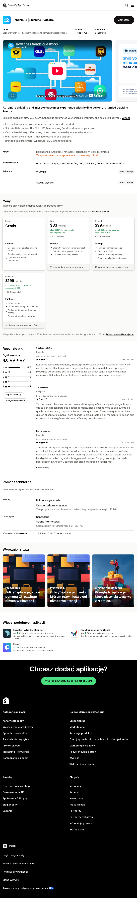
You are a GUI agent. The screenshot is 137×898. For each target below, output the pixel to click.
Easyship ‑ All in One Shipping (28, 630)
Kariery (74, 792)
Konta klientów (68, 163)
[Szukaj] (126, 5)
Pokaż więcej (42, 467)
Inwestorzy (76, 798)
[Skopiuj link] (54, 348)
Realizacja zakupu (47, 163)
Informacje (76, 786)
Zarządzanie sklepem (15, 758)
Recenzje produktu (81, 733)
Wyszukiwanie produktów (18, 727)
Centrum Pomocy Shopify (18, 786)
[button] (35, 634)
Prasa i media (78, 804)
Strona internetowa (48, 521)
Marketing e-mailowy (82, 745)
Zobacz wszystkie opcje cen (120, 334)
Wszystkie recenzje (15, 400)
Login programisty (13, 855)
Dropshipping (77, 720)
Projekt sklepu (11, 745)
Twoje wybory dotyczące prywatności (25, 888)
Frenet (16, 644)
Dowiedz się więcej (100, 211)
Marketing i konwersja (16, 751)
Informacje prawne (81, 823)
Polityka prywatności (48, 500)
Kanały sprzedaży (13, 720)
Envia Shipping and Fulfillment (95, 630)
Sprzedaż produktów (15, 733)
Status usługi (77, 829)
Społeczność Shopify (15, 798)
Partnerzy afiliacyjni (82, 817)
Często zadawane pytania (51, 505)
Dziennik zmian (63, 533)
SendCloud (100, 33)
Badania (7, 810)
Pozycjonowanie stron (83, 751)
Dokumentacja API (13, 792)
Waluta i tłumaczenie (82, 764)
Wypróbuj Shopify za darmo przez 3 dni (68, 680)
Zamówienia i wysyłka (16, 739)
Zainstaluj (124, 19)
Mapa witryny (11, 879)
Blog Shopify (10, 804)
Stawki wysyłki (45, 182)
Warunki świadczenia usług (19, 863)
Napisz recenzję (13, 394)
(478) (84, 33)
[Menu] (132, 5)
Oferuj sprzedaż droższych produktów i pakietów (99, 739)
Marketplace (77, 727)
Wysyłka (41, 171)
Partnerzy (75, 810)
